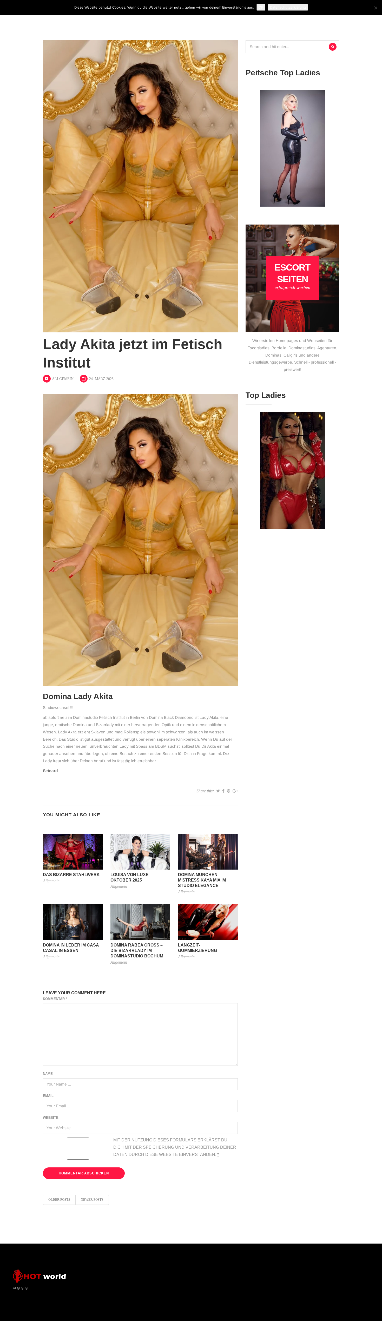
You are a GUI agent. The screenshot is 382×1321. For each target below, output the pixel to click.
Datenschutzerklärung (288, 7)
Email (48, 1096)
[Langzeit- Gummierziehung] (208, 921)
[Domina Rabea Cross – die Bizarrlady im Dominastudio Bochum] (140, 921)
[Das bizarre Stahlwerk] (73, 851)
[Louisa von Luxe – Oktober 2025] (140, 851)
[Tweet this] (218, 791)
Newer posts (92, 1199)
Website (50, 1118)
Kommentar (55, 999)
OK (261, 7)
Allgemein (63, 379)
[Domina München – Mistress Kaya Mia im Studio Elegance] (208, 851)
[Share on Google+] (235, 791)
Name (48, 1074)
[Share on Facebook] (223, 791)
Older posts (59, 1199)
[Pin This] (228, 791)
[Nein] (375, 7)
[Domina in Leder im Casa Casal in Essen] (73, 921)
